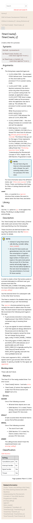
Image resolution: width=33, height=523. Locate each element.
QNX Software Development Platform (13, 17)
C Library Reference (21, 21)
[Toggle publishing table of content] (3, 28)
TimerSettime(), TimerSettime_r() (13, 514)
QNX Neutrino (5, 454)
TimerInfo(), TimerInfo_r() (11, 512)
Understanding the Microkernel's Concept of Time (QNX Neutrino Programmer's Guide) (13, 496)
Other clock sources (19, 182)
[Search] (26, 6)
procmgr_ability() (8, 501)
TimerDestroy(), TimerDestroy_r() (14, 509)
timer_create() (7, 505)
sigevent (6, 503)
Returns (25, 232)
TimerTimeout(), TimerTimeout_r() (14, 516)
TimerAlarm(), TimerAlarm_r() (12, 507)
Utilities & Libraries (7, 21)
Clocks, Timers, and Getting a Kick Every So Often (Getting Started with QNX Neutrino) (16, 490)
